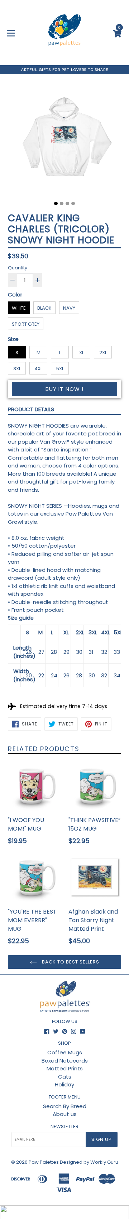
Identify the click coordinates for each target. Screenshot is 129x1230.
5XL (60, 368)
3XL (17, 368)
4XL (38, 368)
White (19, 308)
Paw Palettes (44, 1162)
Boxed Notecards (65, 1060)
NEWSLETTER (64, 1127)
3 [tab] (67, 203)
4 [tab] (73, 203)
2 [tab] (61, 203)
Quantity (17, 267)
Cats (64, 1076)
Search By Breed (64, 1106)
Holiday (64, 1084)
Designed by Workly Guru (89, 1162)
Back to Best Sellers (70, 961)
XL (81, 352)
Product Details (31, 409)
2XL (103, 352)
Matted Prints (65, 1068)
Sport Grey (25, 324)
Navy (69, 308)
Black (44, 308)
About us (65, 1114)
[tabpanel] (64, 140)
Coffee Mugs (64, 1052)
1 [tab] (56, 203)
